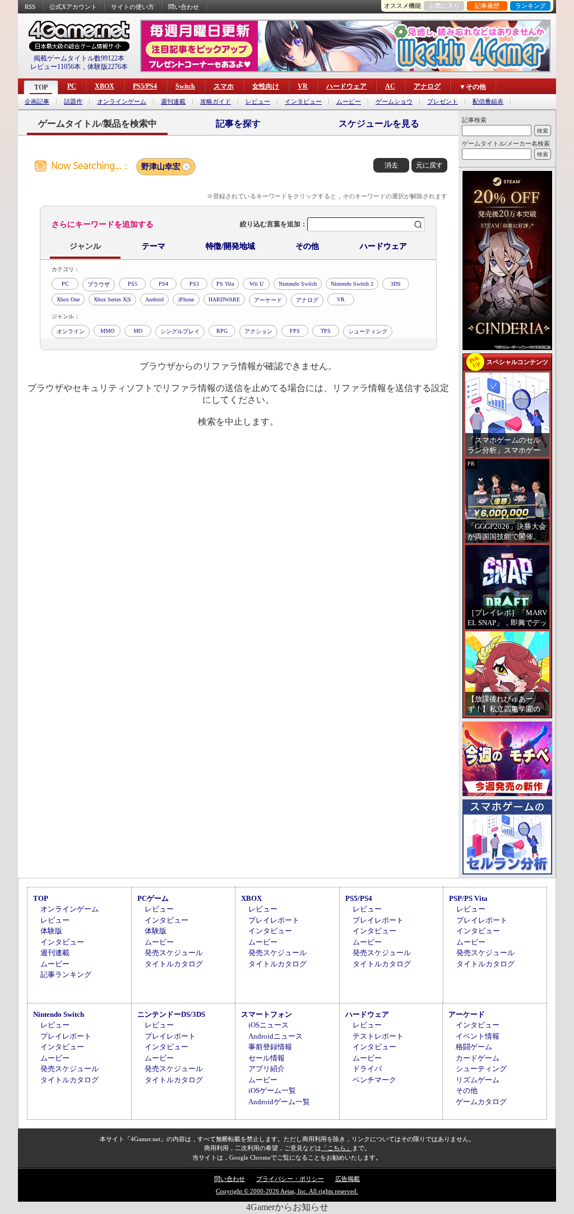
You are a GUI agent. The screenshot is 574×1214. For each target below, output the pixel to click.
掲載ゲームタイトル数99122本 (79, 58)
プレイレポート (273, 920)
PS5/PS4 (145, 86)
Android (154, 299)
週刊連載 (173, 102)
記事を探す (238, 123)
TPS (326, 331)
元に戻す (429, 165)
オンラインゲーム (121, 102)
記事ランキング (65, 974)
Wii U (256, 284)
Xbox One (68, 299)
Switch (185, 86)
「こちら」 (336, 1148)
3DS (396, 284)
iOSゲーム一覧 (272, 1090)
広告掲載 (347, 1178)
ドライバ (367, 1068)
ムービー (348, 102)
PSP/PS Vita (468, 898)
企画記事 (37, 102)
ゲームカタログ (481, 1101)
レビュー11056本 (55, 67)
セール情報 (266, 1058)
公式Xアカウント (73, 6)
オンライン (71, 331)
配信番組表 (488, 102)
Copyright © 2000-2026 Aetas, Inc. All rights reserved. (287, 1191)
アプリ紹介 (266, 1068)
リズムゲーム (477, 1080)
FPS (295, 331)
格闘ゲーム (474, 1047)
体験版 (51, 931)
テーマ (153, 246)
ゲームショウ (394, 102)
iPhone (186, 299)
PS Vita (225, 284)
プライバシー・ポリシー (290, 1178)
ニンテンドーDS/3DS (171, 1014)
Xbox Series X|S (112, 299)
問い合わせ (183, 6)
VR (303, 86)
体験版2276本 (107, 67)
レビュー (258, 102)
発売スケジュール (174, 952)
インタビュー (303, 102)
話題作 (73, 102)
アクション (258, 331)
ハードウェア (346, 86)
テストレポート (378, 1036)
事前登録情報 (270, 1047)
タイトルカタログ (174, 964)
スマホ (224, 86)
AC (390, 86)
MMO (107, 331)
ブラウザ (98, 284)
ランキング (530, 5)
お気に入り (444, 5)
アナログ (427, 86)
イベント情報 (477, 1036)
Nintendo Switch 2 (352, 284)
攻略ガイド (215, 102)
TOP (41, 87)
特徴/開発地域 (230, 246)
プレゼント (442, 102)
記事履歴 (487, 5)
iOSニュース (268, 1025)
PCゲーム (153, 898)
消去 (391, 165)
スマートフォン (266, 1014)
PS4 (163, 284)
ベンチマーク (374, 1080)
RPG (222, 331)
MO (137, 331)
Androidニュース (275, 1036)
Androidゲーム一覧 (279, 1101)
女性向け (265, 86)
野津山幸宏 (160, 166)
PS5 (132, 284)
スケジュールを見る (379, 123)
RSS (30, 6)
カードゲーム (477, 1058)
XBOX (104, 86)
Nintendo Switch (298, 284)
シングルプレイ (180, 331)
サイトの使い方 (132, 6)
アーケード (268, 300)
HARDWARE (224, 299)
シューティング (367, 331)
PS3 (194, 284)
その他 (307, 246)
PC (71, 86)
